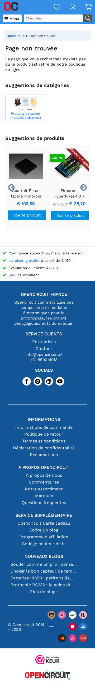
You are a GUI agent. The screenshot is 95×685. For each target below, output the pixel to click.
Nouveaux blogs (44, 556)
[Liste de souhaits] (52, 7)
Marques (44, 495)
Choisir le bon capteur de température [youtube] (44, 571)
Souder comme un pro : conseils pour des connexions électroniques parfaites (44, 564)
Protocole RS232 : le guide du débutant (44, 584)
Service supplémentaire (44, 515)
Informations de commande (44, 427)
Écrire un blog (43, 530)
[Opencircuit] (47, 676)
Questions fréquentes (44, 502)
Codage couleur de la (44, 543)
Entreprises (44, 341)
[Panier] (84, 7)
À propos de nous (44, 475)
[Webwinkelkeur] (47, 660)
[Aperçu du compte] (68, 7)
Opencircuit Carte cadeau (43, 523)
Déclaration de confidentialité (44, 447)
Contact (44, 348)
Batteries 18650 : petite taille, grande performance (44, 577)
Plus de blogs (44, 591)
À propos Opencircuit (43, 467)
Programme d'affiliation (44, 536)
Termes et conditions (43, 440)
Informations (44, 419)
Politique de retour (43, 434)
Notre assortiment (44, 488)
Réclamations (44, 454)
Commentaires (44, 482)
